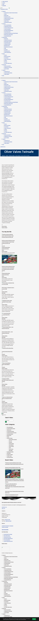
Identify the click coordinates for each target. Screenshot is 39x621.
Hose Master (11, 445)
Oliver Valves (4, 226)
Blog (3, 144)
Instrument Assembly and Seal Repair (11, 102)
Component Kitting (7, 95)
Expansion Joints (7, 86)
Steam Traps (6, 90)
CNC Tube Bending (7, 94)
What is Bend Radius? (6, 364)
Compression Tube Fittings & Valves (10, 81)
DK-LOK (3, 246)
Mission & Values (7, 125)
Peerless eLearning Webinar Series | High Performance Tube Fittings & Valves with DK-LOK (8, 242)
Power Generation (7, 121)
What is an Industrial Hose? (7, 398)
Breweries (6, 107)
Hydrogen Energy (7, 113)
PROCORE (9, 453)
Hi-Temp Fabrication (8, 132)
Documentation (10, 427)
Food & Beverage (7, 111)
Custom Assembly (7, 98)
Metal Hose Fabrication (8, 103)
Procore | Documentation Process (11, 496)
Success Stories (10, 457)
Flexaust (3, 354)
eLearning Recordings (8, 142)
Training (3, 139)
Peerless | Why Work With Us (10, 485)
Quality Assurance (7, 128)
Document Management (8, 99)
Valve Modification (7, 105)
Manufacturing (7, 114)
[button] (2, 147)
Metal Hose (6, 84)
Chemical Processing (8, 109)
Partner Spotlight (7, 135)
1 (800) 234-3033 (8, 521)
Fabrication (9, 430)
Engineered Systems (8, 91)
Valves (5, 83)
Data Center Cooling (8, 110)
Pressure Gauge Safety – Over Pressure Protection (7, 332)
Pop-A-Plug (11, 449)
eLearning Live (7, 140)
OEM (5, 117)
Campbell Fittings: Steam (6, 302)
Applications (4, 106)
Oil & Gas (5, 118)
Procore (5, 131)
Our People (6, 127)
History (5, 124)
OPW (10, 447)
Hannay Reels (11, 443)
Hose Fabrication (7, 101)
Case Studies (6, 137)
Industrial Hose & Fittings (8, 87)
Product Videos (10, 454)
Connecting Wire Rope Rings (7, 351)
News (3, 250)
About (3, 122)
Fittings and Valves (5, 248)
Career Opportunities (5, 529)
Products (4, 80)
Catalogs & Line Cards (8, 136)
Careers (5, 129)
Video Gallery (6, 143)
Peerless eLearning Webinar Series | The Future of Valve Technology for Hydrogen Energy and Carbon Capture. (8, 268)
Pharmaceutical (7, 120)
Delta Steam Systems (13, 439)
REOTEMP (3, 293)
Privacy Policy (15, 553)
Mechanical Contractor (8, 116)
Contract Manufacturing (8, 96)
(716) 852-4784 (7, 519)
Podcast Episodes (10, 452)
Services (3, 92)
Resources (4, 133)
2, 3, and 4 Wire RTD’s (6, 315)
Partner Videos (4, 227)
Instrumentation (7, 88)
